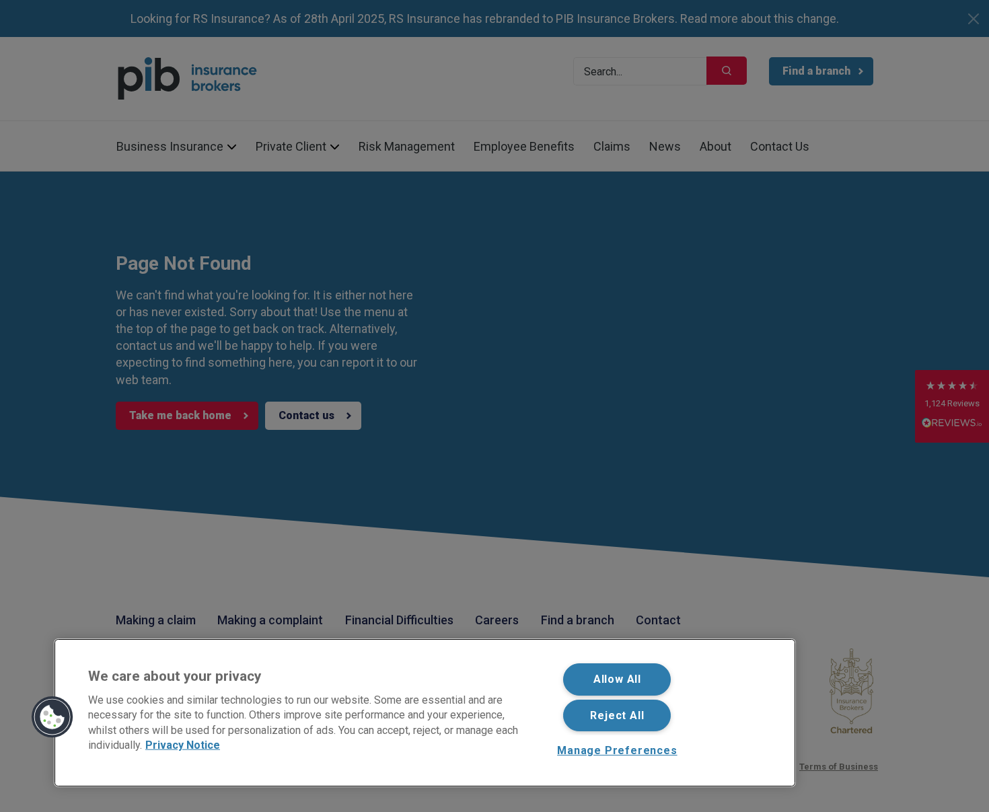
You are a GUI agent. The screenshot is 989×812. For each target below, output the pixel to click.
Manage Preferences (617, 750)
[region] (425, 712)
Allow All (617, 679)
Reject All (617, 715)
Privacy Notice (182, 745)
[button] (52, 717)
